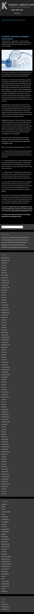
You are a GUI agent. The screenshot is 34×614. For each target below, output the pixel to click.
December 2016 (5, 414)
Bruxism (3, 509)
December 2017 (5, 397)
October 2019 (5, 342)
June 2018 (4, 382)
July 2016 (4, 427)
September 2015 (5, 451)
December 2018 (5, 367)
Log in (3, 601)
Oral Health (15, 41)
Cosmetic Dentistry (6, 511)
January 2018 (5, 394)
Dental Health (24, 41)
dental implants (5, 519)
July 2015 (4, 456)
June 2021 (4, 295)
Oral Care (4, 551)
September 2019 (5, 344)
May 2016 (4, 431)
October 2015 (5, 449)
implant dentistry (6, 546)
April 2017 (4, 404)
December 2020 (5, 310)
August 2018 (4, 377)
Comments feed (5, 606)
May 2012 (4, 494)
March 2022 (4, 272)
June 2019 (4, 352)
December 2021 (5, 280)
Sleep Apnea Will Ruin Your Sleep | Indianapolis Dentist (14, 242)
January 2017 (5, 412)
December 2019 (5, 337)
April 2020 (4, 327)
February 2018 (5, 392)
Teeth (3, 579)
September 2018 (5, 374)
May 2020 (4, 325)
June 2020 (4, 322)
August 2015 (4, 454)
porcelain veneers (6, 559)
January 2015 (5, 471)
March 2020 (4, 330)
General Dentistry (28, 42)
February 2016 (5, 439)
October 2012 (5, 481)
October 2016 (5, 419)
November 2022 (5, 257)
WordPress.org (5, 609)
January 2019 (5, 364)
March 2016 (4, 436)
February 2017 (5, 409)
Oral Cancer (4, 549)
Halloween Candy (6, 544)
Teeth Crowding (5, 581)
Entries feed (4, 604)
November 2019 (5, 340)
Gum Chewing (5, 536)
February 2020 (5, 332)
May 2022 (4, 270)
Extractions (4, 524)
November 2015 (5, 446)
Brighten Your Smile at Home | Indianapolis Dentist (13, 245)
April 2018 (4, 387)
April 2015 (4, 464)
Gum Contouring (5, 539)
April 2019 (4, 357)
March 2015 (4, 466)
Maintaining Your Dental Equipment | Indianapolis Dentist (15, 247)
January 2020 (5, 335)
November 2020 (5, 312)
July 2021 (4, 292)
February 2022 (5, 275)
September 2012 (5, 484)
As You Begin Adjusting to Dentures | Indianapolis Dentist (15, 240)
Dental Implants (5, 521)
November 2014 (5, 476)
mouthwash (20, 44)
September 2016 (5, 422)
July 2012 (4, 489)
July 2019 (4, 349)
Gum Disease (5, 541)
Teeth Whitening (5, 584)
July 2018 (4, 379)
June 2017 (4, 399)
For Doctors (4, 526)
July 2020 (4, 320)
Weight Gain (4, 591)
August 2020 (4, 317)
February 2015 (5, 469)
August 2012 (4, 486)
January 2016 (5, 441)
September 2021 (5, 287)
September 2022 (5, 260)
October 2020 (5, 315)
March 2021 (4, 302)
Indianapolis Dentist (6, 44)
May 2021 (4, 297)
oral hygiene (8, 46)
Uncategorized (5, 586)
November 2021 (5, 282)
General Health (5, 531)
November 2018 (5, 369)
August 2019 (4, 347)
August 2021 (4, 290)
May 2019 (4, 354)
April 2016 (4, 434)
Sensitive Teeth (5, 569)
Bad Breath (4, 504)
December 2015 (5, 444)
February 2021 (5, 305)
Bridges (3, 507)
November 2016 (5, 417)
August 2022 (4, 262)
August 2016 (4, 424)
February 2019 (5, 362)
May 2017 (4, 402)
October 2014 (5, 479)
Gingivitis (4, 534)
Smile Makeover (5, 574)
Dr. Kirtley (21, 42)
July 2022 (4, 265)
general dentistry (6, 529)
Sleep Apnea (5, 571)
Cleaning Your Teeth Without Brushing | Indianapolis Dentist (15, 237)
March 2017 (4, 407)
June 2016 (4, 429)
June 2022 (4, 267)
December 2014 (5, 474)
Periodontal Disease (6, 556)
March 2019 (4, 359)
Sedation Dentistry (6, 566)
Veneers (4, 589)
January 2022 (5, 277)
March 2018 (4, 389)
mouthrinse (14, 44)
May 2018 (4, 384)
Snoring (3, 576)
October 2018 (5, 372)
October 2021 (5, 285)
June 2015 (4, 459)
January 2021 (5, 307)
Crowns (3, 514)
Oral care (25, 44)
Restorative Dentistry (7, 564)
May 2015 (4, 461)
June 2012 (4, 491)
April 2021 (4, 300)
